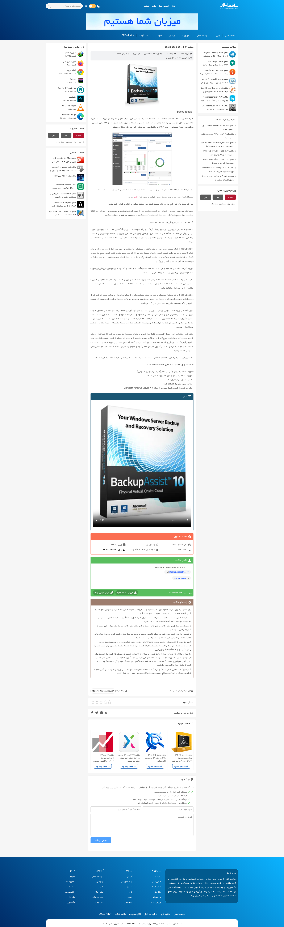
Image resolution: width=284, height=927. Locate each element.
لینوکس (100, 881)
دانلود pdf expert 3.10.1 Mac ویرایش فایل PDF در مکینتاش (64, 160)
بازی (154, 6)
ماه (218, 197)
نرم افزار (173, 35)
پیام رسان (99, 892)
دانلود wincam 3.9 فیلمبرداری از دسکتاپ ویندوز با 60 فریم (63, 195)
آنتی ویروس (69, 892)
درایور (72, 876)
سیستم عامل (203, 35)
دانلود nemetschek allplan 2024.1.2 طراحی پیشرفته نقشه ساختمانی (67, 204)
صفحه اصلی (230, 35)
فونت (146, 6)
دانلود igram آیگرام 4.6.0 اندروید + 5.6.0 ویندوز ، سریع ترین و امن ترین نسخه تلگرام (218, 81)
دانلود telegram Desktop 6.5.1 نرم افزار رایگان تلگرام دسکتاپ (215, 54)
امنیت (159, 35)
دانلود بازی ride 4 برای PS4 (65, 176)
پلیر (102, 887)
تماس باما (164, 6)
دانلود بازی (165, 914)
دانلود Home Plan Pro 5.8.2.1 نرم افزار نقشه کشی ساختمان (62, 213)
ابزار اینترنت (156, 902)
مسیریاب (99, 902)
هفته (230, 197)
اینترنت (179, 690)
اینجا (136, 197)
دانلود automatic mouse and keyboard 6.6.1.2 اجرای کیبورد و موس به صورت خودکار (67, 168)
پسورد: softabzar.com (113, 549)
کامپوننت (70, 881)
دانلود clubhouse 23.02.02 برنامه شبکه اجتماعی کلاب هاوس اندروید (218, 107)
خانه (174, 6)
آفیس (129, 876)
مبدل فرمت (156, 887)
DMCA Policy (128, 35)
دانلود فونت (144, 35)
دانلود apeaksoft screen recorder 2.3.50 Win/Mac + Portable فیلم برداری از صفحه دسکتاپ (68, 186)
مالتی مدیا (156, 881)
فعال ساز (128, 902)
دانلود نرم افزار (150, 914)
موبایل (186, 35)
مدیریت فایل (98, 897)
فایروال (72, 897)
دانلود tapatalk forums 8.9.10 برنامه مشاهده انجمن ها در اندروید (214, 72)
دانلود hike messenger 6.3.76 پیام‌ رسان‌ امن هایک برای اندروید (214, 98)
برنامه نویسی (126, 881)
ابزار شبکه (187, 690)
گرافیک (71, 887)
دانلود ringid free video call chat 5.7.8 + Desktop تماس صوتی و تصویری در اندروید (218, 89)
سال (205, 197)
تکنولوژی (71, 902)
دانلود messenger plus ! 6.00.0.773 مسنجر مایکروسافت (215, 63)
